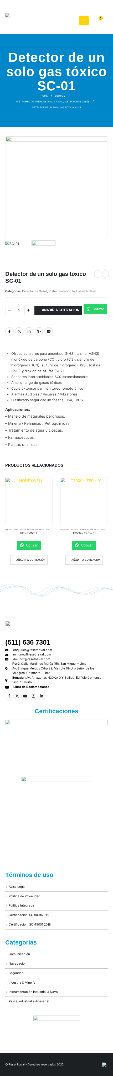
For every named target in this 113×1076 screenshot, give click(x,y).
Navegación (18, 963)
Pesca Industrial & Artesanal (29, 1001)
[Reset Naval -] (34, 21)
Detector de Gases (34, 291)
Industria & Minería (22, 982)
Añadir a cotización (60, 310)
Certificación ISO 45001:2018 (30, 924)
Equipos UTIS (12, 529)
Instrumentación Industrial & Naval (72, 291)
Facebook (9, 331)
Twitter (19, 331)
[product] (29, 501)
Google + (39, 331)
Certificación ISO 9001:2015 (29, 915)
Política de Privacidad (24, 896)
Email (48, 331)
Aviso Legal (17, 887)
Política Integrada (21, 905)
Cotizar (97, 309)
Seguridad (16, 973)
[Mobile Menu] (84, 20)
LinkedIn (29, 331)
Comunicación (19, 954)
